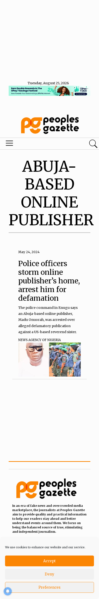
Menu (34, 144)
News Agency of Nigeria (39, 340)
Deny (49, 574)
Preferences (49, 587)
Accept (49, 561)
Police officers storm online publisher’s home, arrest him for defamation (49, 281)
